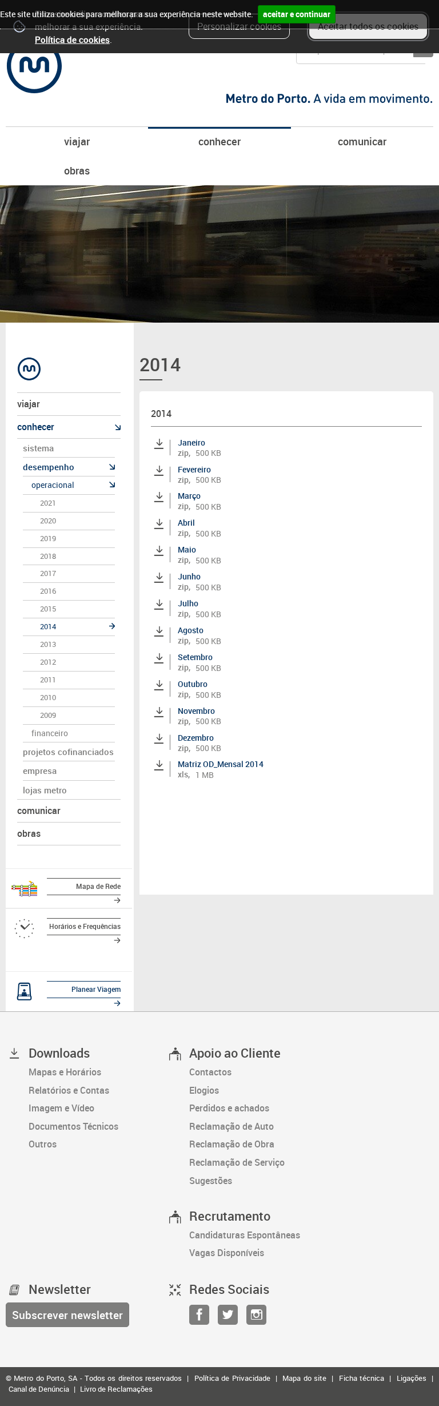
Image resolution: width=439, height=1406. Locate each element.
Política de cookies (72, 39)
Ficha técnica (361, 1378)
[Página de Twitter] (228, 1318)
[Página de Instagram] (256, 1318)
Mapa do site (304, 1378)
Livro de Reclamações (116, 1389)
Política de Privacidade (232, 1378)
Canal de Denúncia (39, 1389)
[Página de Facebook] (199, 1318)
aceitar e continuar (296, 14)
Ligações (411, 1378)
